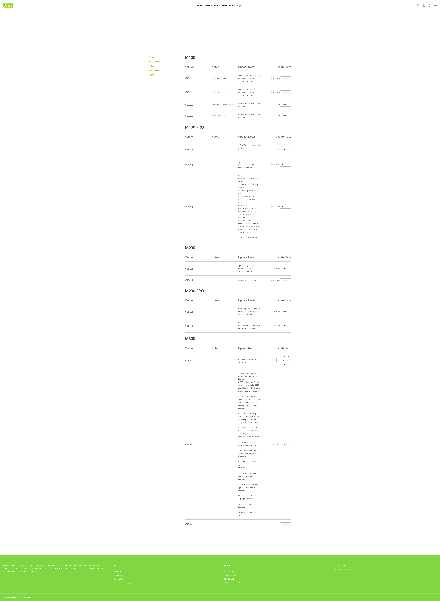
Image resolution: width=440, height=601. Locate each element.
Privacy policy (229, 571)
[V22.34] (238, 78)
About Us (117, 571)
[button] (435, 5)
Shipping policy (229, 579)
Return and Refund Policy (233, 583)
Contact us (118, 575)
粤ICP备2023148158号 (343, 569)
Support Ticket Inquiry (122, 583)
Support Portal (119, 579)
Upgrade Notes (283, 360)
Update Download (341, 565)
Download (285, 92)
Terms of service (230, 575)
